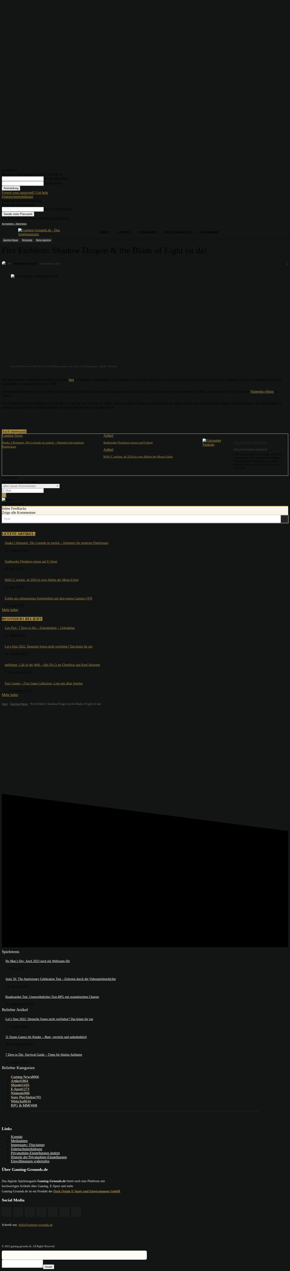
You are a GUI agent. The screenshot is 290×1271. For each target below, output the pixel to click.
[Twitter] (279, 223)
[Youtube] (285, 223)
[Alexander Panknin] (5, 263)
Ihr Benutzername (56, 178)
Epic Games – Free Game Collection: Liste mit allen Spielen (43, 683)
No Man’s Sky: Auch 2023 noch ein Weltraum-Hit (37, 961)
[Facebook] (254, 223)
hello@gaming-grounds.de (36, 1225)
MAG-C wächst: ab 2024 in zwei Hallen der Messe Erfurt (138, 456)
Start (5, 704)
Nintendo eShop (262, 391)
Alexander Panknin (25, 263)
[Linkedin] (266, 223)
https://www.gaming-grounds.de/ (251, 449)
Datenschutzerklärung (17, 197)
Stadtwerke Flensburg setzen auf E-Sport (128, 442)
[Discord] (247, 223)
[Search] (284, 519)
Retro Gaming (43, 239)
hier (71, 380)
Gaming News (10, 239)
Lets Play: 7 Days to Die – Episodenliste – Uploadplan (40, 628)
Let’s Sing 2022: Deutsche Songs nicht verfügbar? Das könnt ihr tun (48, 646)
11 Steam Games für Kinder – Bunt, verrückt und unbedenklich (46, 1037)
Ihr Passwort (53, 183)
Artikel (108, 435)
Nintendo (27, 239)
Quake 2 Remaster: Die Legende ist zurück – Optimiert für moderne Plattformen (56, 543)
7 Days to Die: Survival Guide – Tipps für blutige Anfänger (43, 1054)
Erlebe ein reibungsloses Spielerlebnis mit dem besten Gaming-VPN (48, 598)
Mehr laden (10, 610)
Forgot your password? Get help (25, 192)
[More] (93, 418)
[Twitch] (273, 223)
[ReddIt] (76, 417)
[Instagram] (260, 223)
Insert (48, 1267)
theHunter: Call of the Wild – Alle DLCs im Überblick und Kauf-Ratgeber (52, 665)
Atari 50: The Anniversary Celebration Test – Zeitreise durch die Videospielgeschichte (60, 979)
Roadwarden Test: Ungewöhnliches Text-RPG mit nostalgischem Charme (52, 997)
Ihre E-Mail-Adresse (58, 209)
